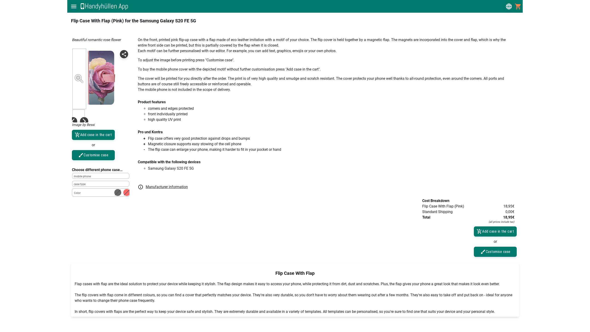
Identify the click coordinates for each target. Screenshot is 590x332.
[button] (73, 6)
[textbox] (101, 176)
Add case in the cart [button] (96, 135)
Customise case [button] (96, 155)
